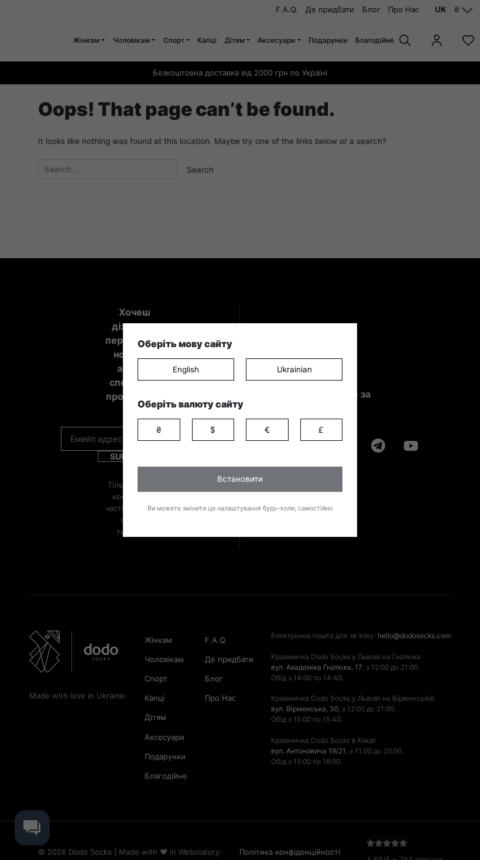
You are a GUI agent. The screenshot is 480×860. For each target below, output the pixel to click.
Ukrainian (294, 369)
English (186, 369)
